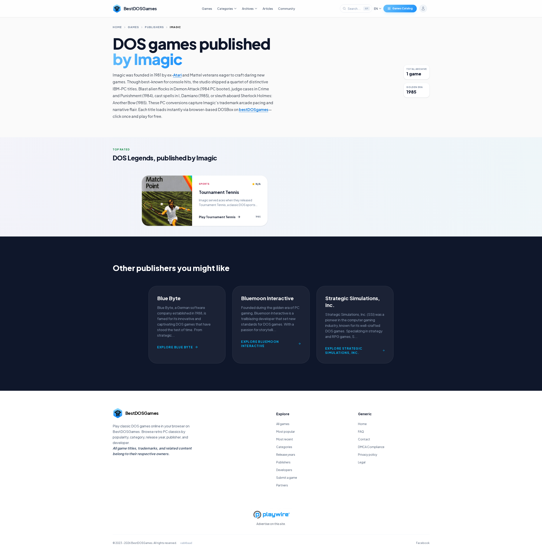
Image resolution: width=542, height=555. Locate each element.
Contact (364, 439)
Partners (282, 485)
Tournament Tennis (219, 192)
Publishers (154, 27)
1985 (258, 216)
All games (282, 424)
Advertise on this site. (271, 524)
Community (286, 8)
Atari (177, 74)
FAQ (361, 431)
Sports (204, 184)
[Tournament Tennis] (167, 201)
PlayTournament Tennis (217, 217)
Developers (284, 470)
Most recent (284, 439)
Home (117, 27)
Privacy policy (367, 454)
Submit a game (286, 477)
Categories (284, 447)
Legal (361, 462)
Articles (268, 8)
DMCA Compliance (371, 447)
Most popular (285, 431)
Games (207, 8)
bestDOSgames (253, 109)
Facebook (423, 543)
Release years (285, 454)
